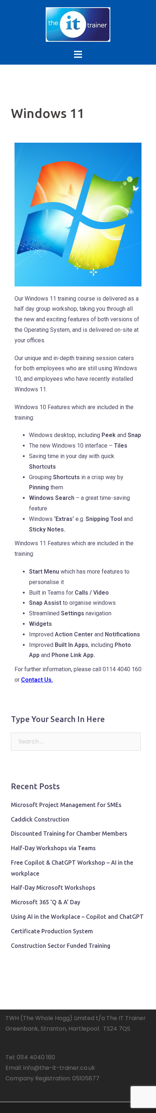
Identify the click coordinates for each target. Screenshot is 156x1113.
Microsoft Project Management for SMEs (66, 805)
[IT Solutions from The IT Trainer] (78, 24)
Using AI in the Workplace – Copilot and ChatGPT (77, 916)
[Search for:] (76, 742)
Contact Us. (37, 679)
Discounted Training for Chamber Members (69, 833)
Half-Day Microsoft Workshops (53, 887)
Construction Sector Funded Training (60, 945)
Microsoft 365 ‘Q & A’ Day (45, 902)
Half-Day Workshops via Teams (53, 848)
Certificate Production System (52, 931)
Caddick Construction (40, 819)
